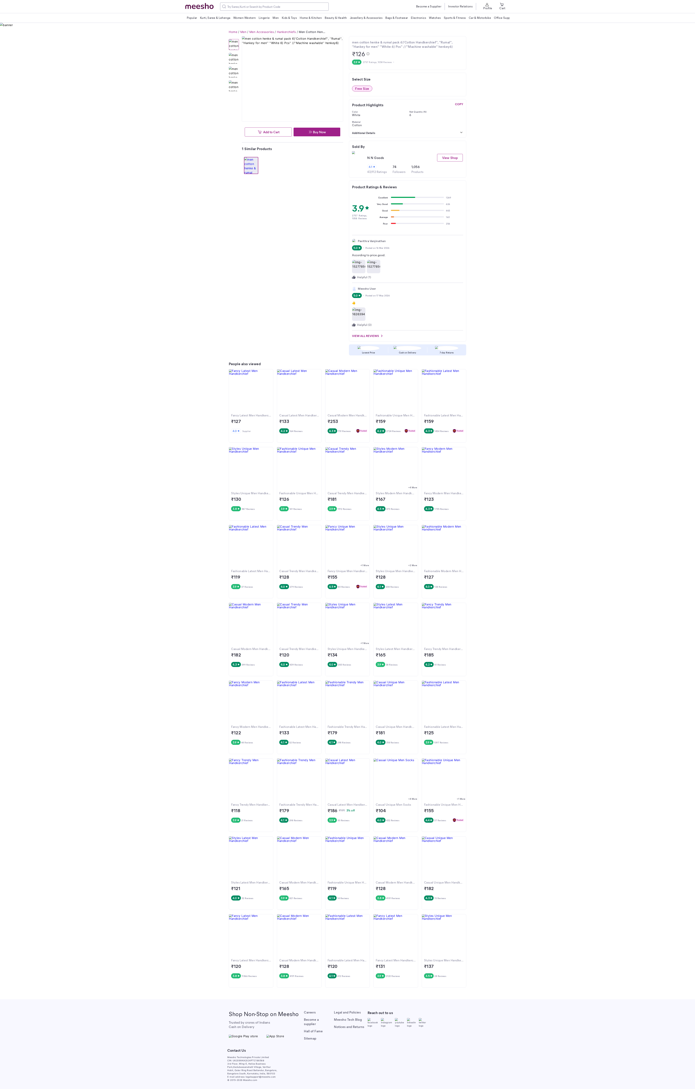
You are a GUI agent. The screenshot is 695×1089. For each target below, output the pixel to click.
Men (243, 32)
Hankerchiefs (286, 32)
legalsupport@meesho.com (261, 1076)
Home (233, 32)
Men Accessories (261, 32)
